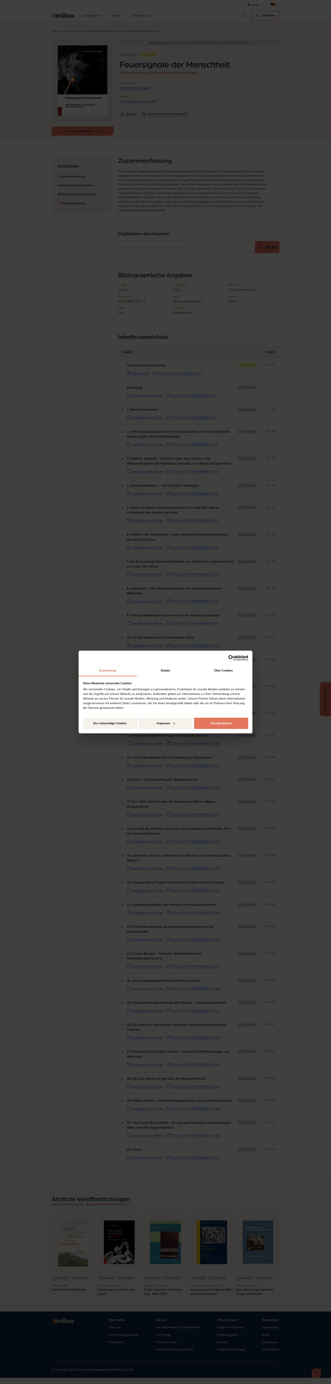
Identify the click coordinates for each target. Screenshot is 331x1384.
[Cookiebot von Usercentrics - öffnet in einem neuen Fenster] (231, 658)
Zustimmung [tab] (107, 670)
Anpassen (163, 723)
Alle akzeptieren (221, 723)
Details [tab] (165, 670)
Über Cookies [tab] (223, 670)
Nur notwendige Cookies (110, 723)
